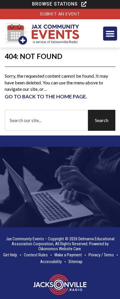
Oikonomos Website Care (59, 248)
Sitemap (75, 261)
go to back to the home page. (46, 96)
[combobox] (46, 120)
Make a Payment (68, 255)
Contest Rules (36, 255)
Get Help (10, 255)
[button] (60, 4)
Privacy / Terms (101, 255)
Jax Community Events (25, 239)
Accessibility (51, 261)
